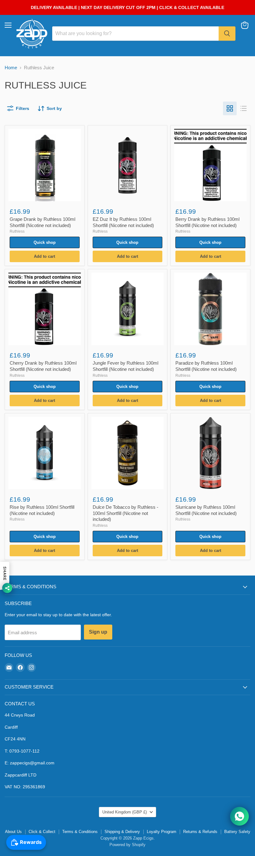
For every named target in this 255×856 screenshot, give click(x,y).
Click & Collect (42, 831)
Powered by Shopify (127, 844)
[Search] (227, 33)
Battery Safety (237, 831)
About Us (13, 831)
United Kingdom (124, 812)
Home (11, 67)
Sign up (98, 632)
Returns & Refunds (200, 831)
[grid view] (230, 108)
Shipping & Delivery (122, 831)
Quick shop (45, 242)
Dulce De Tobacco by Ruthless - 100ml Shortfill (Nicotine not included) (125, 513)
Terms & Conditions (80, 831)
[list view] (243, 108)
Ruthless (17, 231)
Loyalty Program (161, 831)
